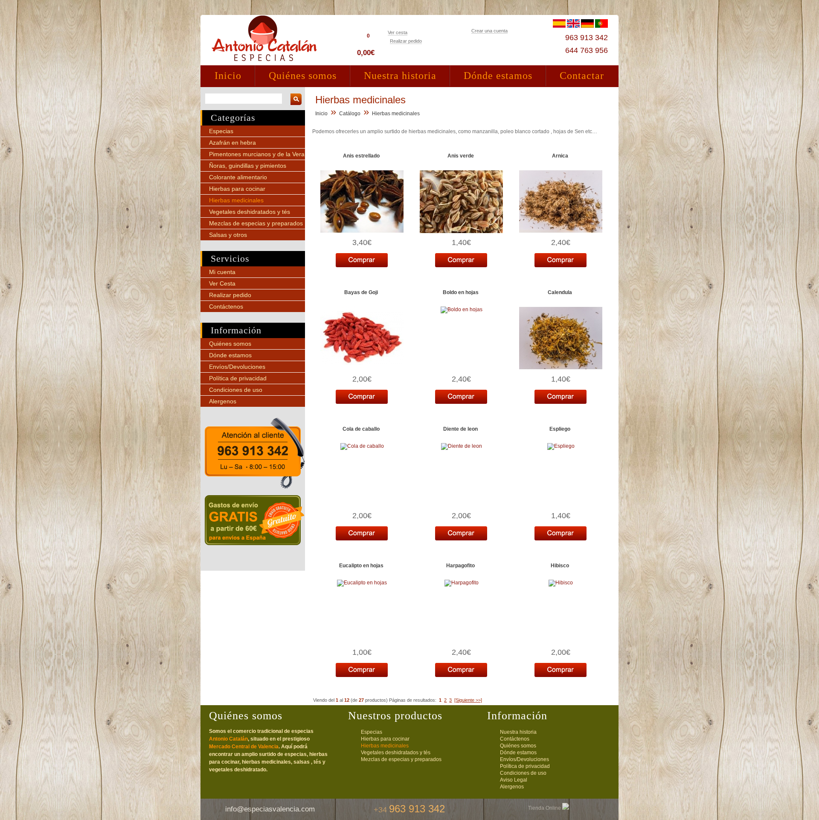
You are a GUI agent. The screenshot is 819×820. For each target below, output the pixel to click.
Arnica (560, 156)
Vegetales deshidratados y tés (249, 211)
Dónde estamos (498, 75)
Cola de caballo (361, 429)
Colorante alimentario (238, 177)
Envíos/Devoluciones (237, 366)
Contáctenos (226, 306)
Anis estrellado (361, 156)
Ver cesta (397, 32)
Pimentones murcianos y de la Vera (257, 154)
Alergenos (222, 401)
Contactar (582, 75)
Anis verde (460, 156)
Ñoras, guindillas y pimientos (247, 165)
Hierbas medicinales (236, 200)
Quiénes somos (303, 75)
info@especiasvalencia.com (270, 809)
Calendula (560, 292)
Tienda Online (545, 808)
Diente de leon (460, 429)
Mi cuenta (222, 271)
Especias (221, 131)
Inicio (228, 75)
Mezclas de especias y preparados (256, 223)
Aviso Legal (513, 780)
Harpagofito (460, 566)
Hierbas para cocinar (237, 188)
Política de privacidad (238, 378)
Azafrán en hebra (232, 142)
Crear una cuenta (489, 30)
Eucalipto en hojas (361, 566)
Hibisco (560, 566)
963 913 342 (586, 37)
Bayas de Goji (361, 292)
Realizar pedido (406, 41)
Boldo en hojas (461, 292)
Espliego (559, 429)
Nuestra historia (400, 75)
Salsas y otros (228, 234)
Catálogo (349, 114)
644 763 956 (586, 50)
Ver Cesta (222, 283)
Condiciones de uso (235, 389)
